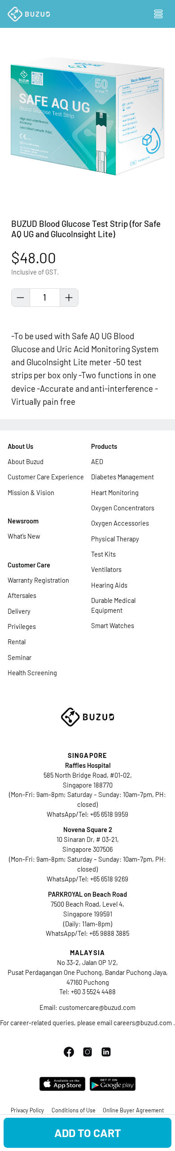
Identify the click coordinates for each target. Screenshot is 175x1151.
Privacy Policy (27, 1110)
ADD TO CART (87, 1132)
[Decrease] (20, 297)
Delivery (19, 611)
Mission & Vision (31, 492)
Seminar (19, 657)
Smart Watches (112, 625)
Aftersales (22, 595)
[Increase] (69, 297)
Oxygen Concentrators (122, 508)
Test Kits (103, 554)
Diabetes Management (122, 477)
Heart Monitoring (115, 492)
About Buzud (26, 461)
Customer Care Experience (46, 477)
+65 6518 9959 (109, 814)
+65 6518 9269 (109, 879)
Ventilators (106, 569)
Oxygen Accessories (120, 523)
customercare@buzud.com (97, 1007)
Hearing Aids (109, 585)
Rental (17, 641)
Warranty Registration (38, 580)
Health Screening (32, 672)
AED (97, 461)
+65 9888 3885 (109, 933)
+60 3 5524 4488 (93, 991)
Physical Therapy (115, 539)
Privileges (22, 626)
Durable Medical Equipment (113, 605)
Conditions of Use (74, 1110)
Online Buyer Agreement (133, 1110)
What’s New (24, 536)
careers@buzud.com (143, 1022)
